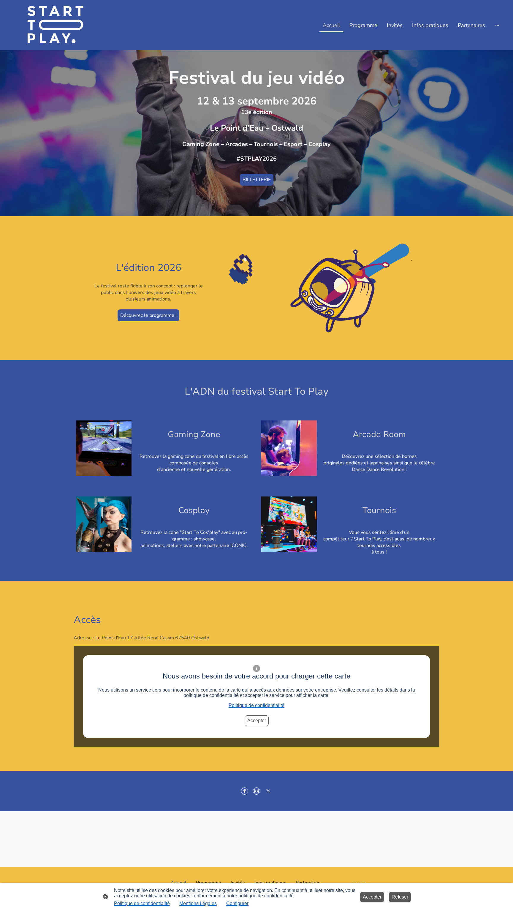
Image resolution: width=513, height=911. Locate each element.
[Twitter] (268, 791)
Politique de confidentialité (256, 705)
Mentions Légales (198, 903)
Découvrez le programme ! (148, 315)
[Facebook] (244, 791)
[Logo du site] (46, 25)
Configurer (237, 903)
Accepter (256, 720)
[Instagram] (256, 791)
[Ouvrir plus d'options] (497, 25)
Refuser (400, 896)
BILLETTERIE (257, 179)
